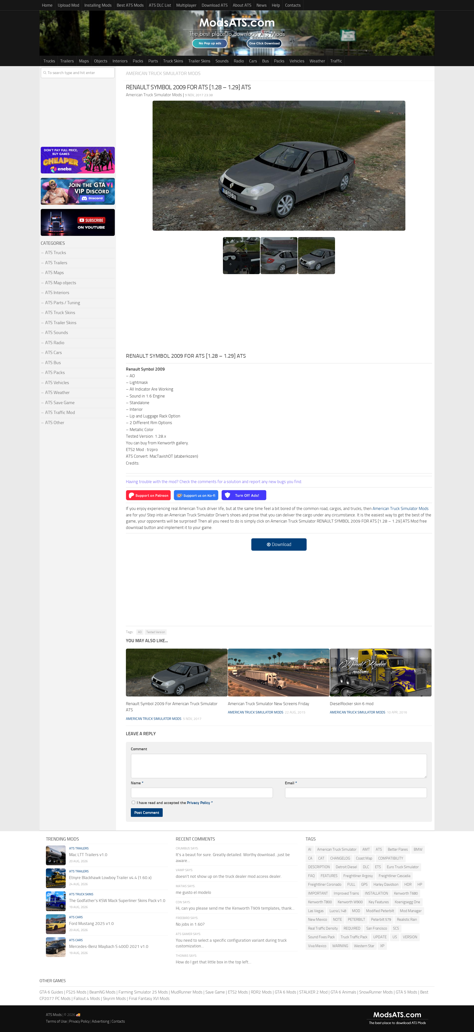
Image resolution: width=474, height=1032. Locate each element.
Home (47, 5)
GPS (364, 884)
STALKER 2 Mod (313, 992)
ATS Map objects (60, 282)
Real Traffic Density (323, 928)
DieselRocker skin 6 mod (352, 703)
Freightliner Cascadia (394, 876)
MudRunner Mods (186, 992)
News (262, 5)
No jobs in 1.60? (190, 924)
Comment (139, 749)
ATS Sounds (56, 332)
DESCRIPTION (319, 867)
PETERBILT (356, 919)
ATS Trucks (55, 252)
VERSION (410, 937)
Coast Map (364, 858)
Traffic (336, 60)
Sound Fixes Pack (321, 937)
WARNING (340, 946)
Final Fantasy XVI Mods (149, 998)
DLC (366, 867)
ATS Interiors (57, 292)
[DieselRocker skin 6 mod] (381, 672)
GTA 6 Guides (51, 992)
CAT (321, 858)
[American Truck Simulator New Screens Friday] (279, 672)
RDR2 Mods (261, 992)
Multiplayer (186, 5)
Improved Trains (346, 893)
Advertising (100, 1021)
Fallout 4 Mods (87, 998)
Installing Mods (98, 5)
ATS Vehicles (57, 382)
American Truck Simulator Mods (163, 73)
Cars (253, 60)
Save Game (215, 992)
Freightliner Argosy (358, 876)
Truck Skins (173, 60)
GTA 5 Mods (406, 992)
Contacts (293, 5)
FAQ (311, 876)
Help (276, 5)
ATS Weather (57, 392)
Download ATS (215, 5)
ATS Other (54, 422)
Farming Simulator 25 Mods (143, 992)
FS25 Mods (76, 992)
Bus (265, 60)
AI (309, 849)
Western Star (364, 946)
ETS (378, 867)
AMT (366, 849)
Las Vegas (316, 911)
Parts (153, 60)
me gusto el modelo (193, 892)
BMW (418, 849)
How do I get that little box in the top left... (213, 961)
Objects (100, 60)
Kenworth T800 (320, 902)
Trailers (67, 60)
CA (310, 858)
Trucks (49, 60)
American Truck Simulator (336, 849)
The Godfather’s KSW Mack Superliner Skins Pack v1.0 (117, 900)
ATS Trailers (56, 262)
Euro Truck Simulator (403, 867)
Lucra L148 (338, 911)
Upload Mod (68, 5)
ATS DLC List (160, 5)
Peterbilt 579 (381, 919)
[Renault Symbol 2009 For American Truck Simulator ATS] (177, 672)
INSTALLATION (376, 893)
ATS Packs (55, 372)
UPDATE (380, 937)
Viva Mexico (317, 946)
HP (419, 884)
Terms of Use (56, 1021)
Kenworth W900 (350, 902)
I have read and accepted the (175, 802)
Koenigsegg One (407, 902)
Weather (317, 60)
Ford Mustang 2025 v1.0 (91, 923)
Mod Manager (411, 911)
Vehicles (297, 60)
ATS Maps (54, 272)
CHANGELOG (340, 858)
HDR (408, 884)
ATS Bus (53, 362)
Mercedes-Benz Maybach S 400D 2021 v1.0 (108, 946)
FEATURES (329, 876)
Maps (84, 60)
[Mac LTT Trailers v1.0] (56, 855)
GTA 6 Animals (343, 992)
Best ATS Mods (130, 5)
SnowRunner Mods (376, 992)
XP (382, 946)
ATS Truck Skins (60, 312)
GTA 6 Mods (285, 992)
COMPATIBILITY (390, 858)
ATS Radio (54, 342)
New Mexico (317, 919)
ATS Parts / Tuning (62, 302)
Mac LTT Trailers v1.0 (88, 854)
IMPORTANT (318, 893)
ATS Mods (54, 1015)
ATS (379, 849)
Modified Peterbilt (380, 911)
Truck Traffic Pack (354, 937)
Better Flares (398, 849)
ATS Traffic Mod (60, 412)
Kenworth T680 (406, 893)
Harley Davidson (386, 884)
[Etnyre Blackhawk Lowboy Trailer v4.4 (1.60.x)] (56, 878)
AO (140, 632)
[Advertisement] (279, 315)
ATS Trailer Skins (60, 322)
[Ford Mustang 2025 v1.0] (56, 924)
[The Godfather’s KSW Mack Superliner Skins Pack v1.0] (56, 901)
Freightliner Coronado (324, 884)
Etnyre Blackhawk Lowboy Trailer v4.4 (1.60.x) (110, 877)
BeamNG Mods (102, 992)
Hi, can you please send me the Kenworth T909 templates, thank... (235, 908)
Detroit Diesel (346, 867)
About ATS (242, 5)
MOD (356, 911)
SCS (396, 928)
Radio (239, 60)
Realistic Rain (407, 919)
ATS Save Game (60, 402)
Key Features (379, 902)
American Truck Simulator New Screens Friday (268, 703)
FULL (351, 884)
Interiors (120, 60)
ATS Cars (53, 352)
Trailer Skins (199, 60)
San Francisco (376, 928)
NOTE (337, 919)
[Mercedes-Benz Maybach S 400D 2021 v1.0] (56, 947)
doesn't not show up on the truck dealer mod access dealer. (229, 876)
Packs (138, 60)
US (395, 937)
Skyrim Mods (114, 998)
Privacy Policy (198, 802)
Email (291, 783)
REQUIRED (352, 928)
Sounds (222, 60)
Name (137, 783)
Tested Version (155, 632)
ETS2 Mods (238, 992)
